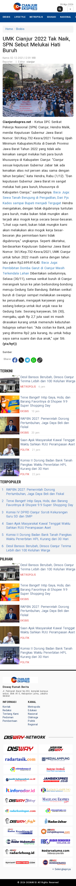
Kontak (6, 707)
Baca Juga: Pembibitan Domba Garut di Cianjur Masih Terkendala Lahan (34, 268)
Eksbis (6, 17)
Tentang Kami (11, 714)
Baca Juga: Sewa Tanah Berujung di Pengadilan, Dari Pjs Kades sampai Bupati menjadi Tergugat (36, 198)
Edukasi (51, 17)
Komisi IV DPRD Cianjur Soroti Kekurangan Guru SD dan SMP (35, 514)
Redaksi (7, 710)
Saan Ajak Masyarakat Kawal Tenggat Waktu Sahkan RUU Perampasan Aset (47, 442)
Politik (31, 721)
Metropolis (36, 17)
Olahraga (33, 717)
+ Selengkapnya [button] (61, 869)
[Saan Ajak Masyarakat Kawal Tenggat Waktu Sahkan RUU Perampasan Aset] (9, 447)
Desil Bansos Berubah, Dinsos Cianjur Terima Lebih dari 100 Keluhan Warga (47, 379)
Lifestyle (20, 17)
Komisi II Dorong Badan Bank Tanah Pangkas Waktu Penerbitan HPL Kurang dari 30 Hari (46, 464)
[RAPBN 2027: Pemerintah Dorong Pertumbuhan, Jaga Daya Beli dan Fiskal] (9, 425)
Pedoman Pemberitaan (10, 719)
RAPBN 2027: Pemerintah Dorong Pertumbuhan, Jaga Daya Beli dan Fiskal (44, 422)
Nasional (65, 17)
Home (9, 29)
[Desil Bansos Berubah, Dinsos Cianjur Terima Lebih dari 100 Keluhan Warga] (9, 384)
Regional (33, 724)
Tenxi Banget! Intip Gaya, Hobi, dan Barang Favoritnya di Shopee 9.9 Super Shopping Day (45, 401)
